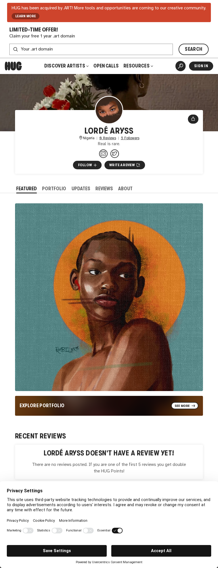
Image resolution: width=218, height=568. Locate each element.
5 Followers (130, 138)
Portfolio (54, 188)
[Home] (13, 66)
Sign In (201, 66)
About (125, 188)
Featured (26, 188)
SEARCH (193, 49)
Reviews (104, 188)
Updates (81, 188)
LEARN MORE (25, 16)
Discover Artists (64, 66)
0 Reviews (107, 138)
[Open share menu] (193, 119)
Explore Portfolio (42, 405)
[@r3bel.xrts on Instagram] (103, 153)
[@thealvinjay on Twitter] (114, 153)
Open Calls (106, 66)
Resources (136, 66)
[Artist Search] (180, 66)
